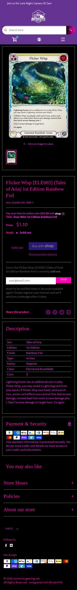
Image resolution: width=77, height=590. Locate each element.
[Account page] (39, 39)
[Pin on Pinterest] (54, 312)
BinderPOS (56, 582)
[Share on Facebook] (48, 312)
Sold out (17, 248)
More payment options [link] (43, 254)
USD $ (9, 528)
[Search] (70, 30)
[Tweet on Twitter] (61, 312)
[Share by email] (68, 312)
